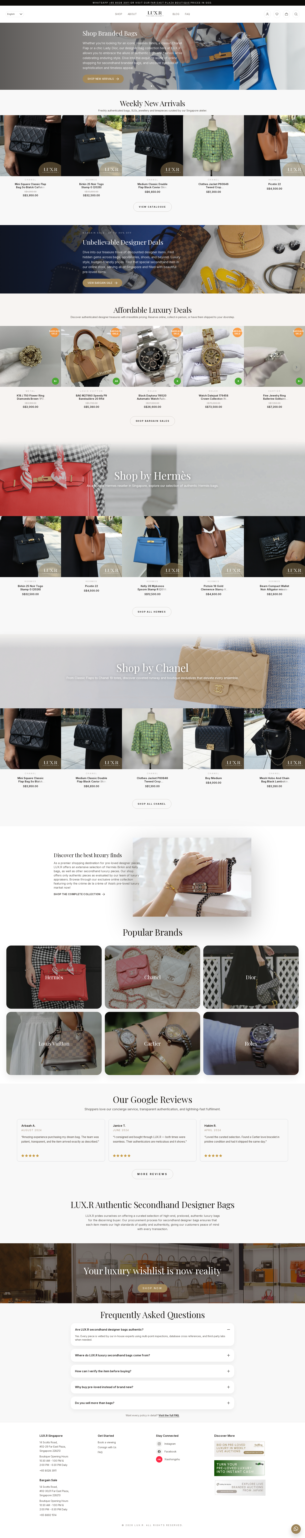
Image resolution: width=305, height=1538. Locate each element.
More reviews (152, 1174)
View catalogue (152, 206)
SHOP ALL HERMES (152, 611)
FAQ (187, 14)
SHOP (118, 14)
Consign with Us (107, 1447)
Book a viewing (107, 1442)
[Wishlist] (277, 14)
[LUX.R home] (154, 14)
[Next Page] (296, 156)
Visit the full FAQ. (169, 1415)
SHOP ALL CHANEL (152, 804)
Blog (176, 14)
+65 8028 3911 (119, 2)
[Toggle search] (296, 14)
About (132, 14)
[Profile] (267, 14)
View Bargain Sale (100, 282)
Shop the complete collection (77, 894)
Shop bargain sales (152, 421)
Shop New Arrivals (101, 78)
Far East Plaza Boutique (170, 2)
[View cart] (286, 14)
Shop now (152, 1288)
